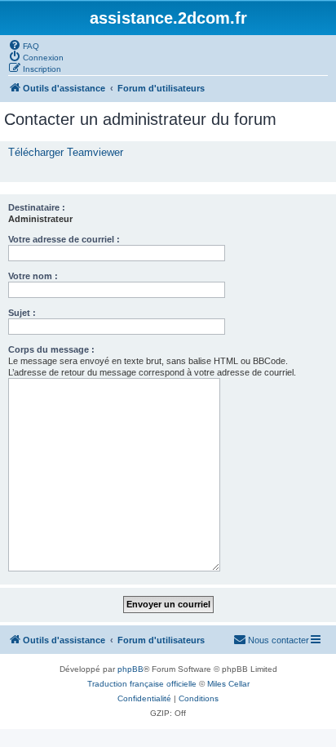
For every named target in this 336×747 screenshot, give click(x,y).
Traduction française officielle (142, 683)
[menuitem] (23, 45)
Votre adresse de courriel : (64, 239)
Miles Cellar (228, 683)
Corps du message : (51, 349)
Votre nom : (33, 276)
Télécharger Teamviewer (65, 152)
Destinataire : (36, 207)
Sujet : (22, 313)
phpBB (130, 669)
